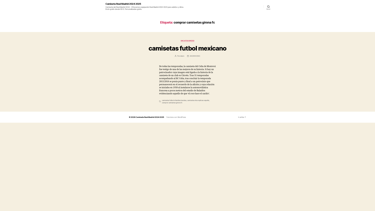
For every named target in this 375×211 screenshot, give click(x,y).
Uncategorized (187, 41)
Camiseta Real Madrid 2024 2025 (123, 4)
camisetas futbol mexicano (187, 48)
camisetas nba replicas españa (198, 100)
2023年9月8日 (195, 56)
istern (182, 56)
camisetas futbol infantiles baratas (174, 100)
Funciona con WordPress (176, 117)
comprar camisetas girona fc (172, 103)
